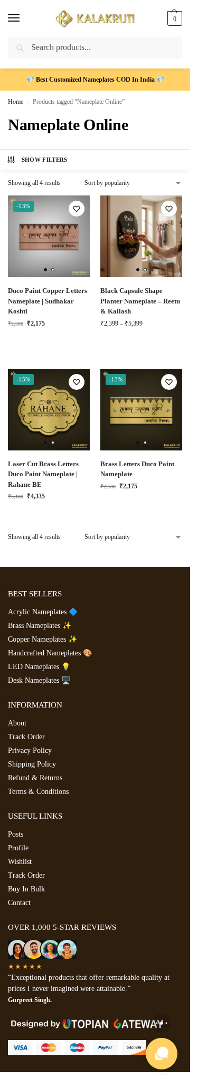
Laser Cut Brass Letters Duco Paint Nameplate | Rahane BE (43, 474)
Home (15, 101)
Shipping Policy (32, 764)
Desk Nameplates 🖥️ (39, 680)
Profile (18, 848)
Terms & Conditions (38, 792)
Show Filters (45, 159)
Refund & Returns (35, 778)
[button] (173, 18)
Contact (19, 903)
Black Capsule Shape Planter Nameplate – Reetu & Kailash (140, 301)
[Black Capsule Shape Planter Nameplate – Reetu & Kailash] (141, 236)
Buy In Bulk (26, 889)
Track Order (26, 737)
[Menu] (24, 18)
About (17, 723)
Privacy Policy (30, 750)
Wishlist (20, 862)
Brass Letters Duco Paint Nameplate (137, 469)
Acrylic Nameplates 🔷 (43, 612)
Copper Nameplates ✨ (42, 639)
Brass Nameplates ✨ (39, 626)
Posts (15, 834)
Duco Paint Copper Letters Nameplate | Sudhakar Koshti (47, 301)
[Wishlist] (76, 209)
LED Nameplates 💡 (39, 667)
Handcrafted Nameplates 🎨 (50, 653)
